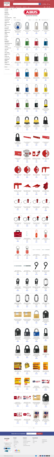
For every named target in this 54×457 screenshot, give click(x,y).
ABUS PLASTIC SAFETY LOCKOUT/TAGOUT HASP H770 (36, 239)
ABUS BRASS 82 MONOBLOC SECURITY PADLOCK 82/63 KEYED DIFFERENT (36, 403)
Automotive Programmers (7, 12)
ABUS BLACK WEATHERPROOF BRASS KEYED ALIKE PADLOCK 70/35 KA (45, 126)
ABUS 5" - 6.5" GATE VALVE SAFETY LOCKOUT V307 (27, 175)
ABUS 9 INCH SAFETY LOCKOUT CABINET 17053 (27, 371)
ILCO (33, 439)
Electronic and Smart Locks (8, 25)
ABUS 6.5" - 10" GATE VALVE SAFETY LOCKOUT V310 (17, 175)
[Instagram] (47, 7)
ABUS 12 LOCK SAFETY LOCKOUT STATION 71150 (45, 371)
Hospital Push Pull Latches (7, 33)
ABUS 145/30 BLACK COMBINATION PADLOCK (18, 93)
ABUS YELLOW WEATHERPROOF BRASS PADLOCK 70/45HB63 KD (17, 126)
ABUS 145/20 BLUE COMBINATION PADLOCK (27, 93)
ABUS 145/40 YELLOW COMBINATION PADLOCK (27, 62)
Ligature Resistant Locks (8, 43)
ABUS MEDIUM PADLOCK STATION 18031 (45, 142)
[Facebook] (44, 7)
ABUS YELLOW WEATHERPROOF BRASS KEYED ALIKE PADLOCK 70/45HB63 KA (45, 109)
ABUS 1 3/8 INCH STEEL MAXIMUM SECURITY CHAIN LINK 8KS (36, 304)
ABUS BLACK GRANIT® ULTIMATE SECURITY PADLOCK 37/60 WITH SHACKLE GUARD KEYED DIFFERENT (45, 321)
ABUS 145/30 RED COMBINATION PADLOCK (18, 78)
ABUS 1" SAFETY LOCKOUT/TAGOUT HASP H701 (27, 255)
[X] (46, 7)
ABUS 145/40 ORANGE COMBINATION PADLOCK (18, 62)
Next (33, 427)
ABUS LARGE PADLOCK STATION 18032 (36, 142)
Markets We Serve (16, 442)
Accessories (6, 10)
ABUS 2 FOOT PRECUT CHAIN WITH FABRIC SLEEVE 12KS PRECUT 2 (36, 287)
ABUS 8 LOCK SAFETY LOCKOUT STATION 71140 (18, 386)
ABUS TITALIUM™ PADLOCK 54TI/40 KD (45, 31)
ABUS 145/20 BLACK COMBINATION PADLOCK (36, 108)
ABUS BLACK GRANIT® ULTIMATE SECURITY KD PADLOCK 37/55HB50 (18, 354)
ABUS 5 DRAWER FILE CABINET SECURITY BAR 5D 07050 (36, 255)
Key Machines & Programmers (7, 41)
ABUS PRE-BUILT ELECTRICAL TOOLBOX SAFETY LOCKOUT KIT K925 (45, 387)
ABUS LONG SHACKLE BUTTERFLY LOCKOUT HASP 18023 (27, 239)
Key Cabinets (6, 36)
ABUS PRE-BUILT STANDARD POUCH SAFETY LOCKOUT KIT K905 (18, 403)
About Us (15, 439)
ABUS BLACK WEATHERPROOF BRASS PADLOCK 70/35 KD (17, 143)
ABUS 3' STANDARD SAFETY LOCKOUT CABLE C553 (18, 207)
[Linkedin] (49, 7)
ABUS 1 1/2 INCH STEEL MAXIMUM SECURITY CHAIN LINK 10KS (27, 304)
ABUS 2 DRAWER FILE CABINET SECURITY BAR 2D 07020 (18, 271)
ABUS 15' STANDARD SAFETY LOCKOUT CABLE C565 (45, 207)
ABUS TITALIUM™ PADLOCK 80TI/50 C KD (27, 31)
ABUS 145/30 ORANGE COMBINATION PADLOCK (36, 78)
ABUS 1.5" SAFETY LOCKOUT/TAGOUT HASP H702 (18, 255)
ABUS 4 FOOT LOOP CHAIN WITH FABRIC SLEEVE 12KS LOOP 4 (36, 271)
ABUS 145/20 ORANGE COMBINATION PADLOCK (36, 93)
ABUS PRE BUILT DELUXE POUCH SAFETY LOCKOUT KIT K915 (17, 420)
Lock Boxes (6, 46)
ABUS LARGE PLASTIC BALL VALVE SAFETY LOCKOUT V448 (46, 175)
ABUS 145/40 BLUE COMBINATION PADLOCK (45, 47)
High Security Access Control (8, 30)
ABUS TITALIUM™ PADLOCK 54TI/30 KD (18, 47)
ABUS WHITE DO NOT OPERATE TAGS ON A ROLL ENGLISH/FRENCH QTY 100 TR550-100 (45, 420)
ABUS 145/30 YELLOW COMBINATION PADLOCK (45, 78)
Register (45, 4)
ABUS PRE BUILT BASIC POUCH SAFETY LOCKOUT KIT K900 (27, 420)
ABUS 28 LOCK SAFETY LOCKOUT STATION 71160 (36, 371)
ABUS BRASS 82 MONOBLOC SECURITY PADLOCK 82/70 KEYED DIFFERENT (27, 320)
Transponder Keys (7, 64)
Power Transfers (7, 52)
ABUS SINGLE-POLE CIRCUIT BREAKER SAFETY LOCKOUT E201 (36, 159)
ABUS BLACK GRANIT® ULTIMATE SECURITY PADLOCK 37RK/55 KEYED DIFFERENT (36, 355)
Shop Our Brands (16, 441)
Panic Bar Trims (7, 56)
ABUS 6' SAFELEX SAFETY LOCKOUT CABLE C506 (36, 223)
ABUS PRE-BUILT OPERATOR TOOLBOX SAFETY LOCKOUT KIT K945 (36, 387)
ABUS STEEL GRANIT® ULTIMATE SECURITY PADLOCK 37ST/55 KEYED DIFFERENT (36, 338)
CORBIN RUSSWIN (44, 441)
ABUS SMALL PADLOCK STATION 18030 (18, 158)
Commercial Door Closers (7, 22)
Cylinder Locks (7, 20)
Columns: (29, 19)
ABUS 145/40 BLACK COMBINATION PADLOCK (36, 62)
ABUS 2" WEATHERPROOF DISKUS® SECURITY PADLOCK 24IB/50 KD (17, 31)
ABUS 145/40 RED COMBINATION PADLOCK (36, 47)
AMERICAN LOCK (44, 439)
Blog (14, 445)
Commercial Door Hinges (8, 17)
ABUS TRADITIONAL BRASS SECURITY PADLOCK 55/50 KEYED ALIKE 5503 (36, 320)
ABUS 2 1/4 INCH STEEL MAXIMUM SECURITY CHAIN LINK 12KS (18, 304)
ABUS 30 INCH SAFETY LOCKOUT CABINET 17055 (45, 354)
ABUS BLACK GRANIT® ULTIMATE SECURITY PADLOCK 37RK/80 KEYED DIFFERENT (45, 403)
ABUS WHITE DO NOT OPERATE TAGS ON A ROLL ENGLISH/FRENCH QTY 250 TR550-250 (36, 420)
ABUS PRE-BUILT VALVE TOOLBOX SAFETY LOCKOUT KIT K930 (27, 403)
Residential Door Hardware (7, 60)
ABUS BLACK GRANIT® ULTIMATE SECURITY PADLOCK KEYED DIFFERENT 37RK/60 (18, 338)
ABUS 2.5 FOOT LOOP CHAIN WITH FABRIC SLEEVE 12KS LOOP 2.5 (45, 271)
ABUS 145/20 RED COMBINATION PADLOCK (18, 108)
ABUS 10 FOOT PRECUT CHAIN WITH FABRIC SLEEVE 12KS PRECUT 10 (17, 287)
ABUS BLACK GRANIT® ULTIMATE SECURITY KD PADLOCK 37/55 (27, 354)
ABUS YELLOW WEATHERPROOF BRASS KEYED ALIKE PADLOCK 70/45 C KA (27, 126)
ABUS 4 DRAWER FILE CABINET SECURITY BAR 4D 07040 (45, 255)
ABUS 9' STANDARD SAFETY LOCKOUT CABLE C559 (36, 207)
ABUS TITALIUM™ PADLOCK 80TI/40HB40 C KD (36, 31)
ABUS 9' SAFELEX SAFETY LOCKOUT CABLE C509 (27, 223)
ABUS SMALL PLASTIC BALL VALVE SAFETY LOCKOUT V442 (18, 191)
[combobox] (27, 4)
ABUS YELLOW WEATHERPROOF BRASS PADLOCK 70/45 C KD (36, 126)
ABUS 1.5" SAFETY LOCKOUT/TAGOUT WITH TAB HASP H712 (46, 239)
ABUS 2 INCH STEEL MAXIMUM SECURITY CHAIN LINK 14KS (45, 287)
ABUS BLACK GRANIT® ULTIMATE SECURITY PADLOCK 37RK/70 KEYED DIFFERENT (27, 338)
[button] (8, 451)
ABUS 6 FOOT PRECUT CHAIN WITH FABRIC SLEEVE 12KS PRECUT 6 (27, 287)
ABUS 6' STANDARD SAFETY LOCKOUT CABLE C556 (27, 207)
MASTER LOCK (35, 441)
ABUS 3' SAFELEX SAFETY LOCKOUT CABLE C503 (45, 223)
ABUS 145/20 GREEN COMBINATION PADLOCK (27, 108)
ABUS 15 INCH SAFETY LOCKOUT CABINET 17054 (17, 371)
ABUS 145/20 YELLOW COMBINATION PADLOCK (45, 93)
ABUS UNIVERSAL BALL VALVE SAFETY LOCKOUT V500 (45, 191)
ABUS (34, 442)
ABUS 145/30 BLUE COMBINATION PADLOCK (27, 78)
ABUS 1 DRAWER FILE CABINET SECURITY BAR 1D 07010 (27, 271)
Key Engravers (7, 28)
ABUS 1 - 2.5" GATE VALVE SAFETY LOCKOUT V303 (36, 175)
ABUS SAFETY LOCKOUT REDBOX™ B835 (18, 238)
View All (43, 442)
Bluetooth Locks (7, 14)
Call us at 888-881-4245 (8, 446)
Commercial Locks (7, 19)
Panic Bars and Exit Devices (7, 54)
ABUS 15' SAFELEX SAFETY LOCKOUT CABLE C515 (18, 223)
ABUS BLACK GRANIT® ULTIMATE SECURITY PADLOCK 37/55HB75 (46, 338)
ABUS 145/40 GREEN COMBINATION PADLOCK (27, 47)
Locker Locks (6, 49)
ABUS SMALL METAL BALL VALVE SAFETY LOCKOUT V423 (36, 191)
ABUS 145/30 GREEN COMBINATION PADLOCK (45, 62)
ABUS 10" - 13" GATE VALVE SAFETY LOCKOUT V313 (45, 158)
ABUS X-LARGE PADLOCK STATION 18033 (27, 142)
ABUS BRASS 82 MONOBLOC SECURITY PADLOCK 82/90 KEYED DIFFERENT (18, 320)
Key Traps (6, 39)
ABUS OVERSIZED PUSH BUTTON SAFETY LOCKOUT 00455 (27, 159)
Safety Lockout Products (7, 62)
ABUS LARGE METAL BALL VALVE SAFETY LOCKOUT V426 (27, 191)
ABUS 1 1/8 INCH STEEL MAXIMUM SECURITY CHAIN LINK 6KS (45, 304)
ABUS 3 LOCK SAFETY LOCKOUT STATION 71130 (27, 386)
